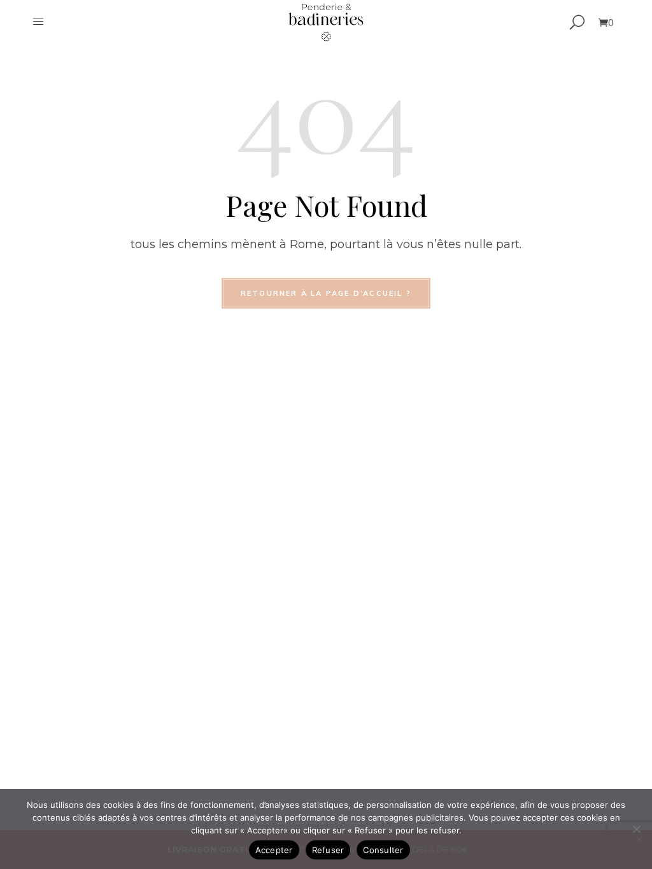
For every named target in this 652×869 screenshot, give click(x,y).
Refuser (328, 850)
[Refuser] (636, 829)
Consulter (383, 850)
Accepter (274, 850)
